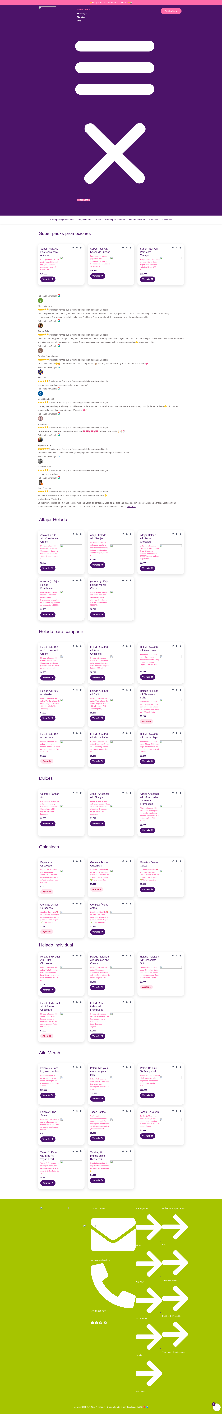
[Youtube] (100, 1322)
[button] (115, 110)
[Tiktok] (105, 1322)
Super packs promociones (62, 220)
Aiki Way (81, 17)
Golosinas (153, 220)
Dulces (98, 220)
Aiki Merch (167, 220)
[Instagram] (96, 1322)
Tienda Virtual (83, 10)
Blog (79, 21)
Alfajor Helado (84, 220)
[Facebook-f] (92, 1322)
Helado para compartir (115, 220)
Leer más (131, 507)
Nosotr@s (82, 13)
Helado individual (137, 220)
